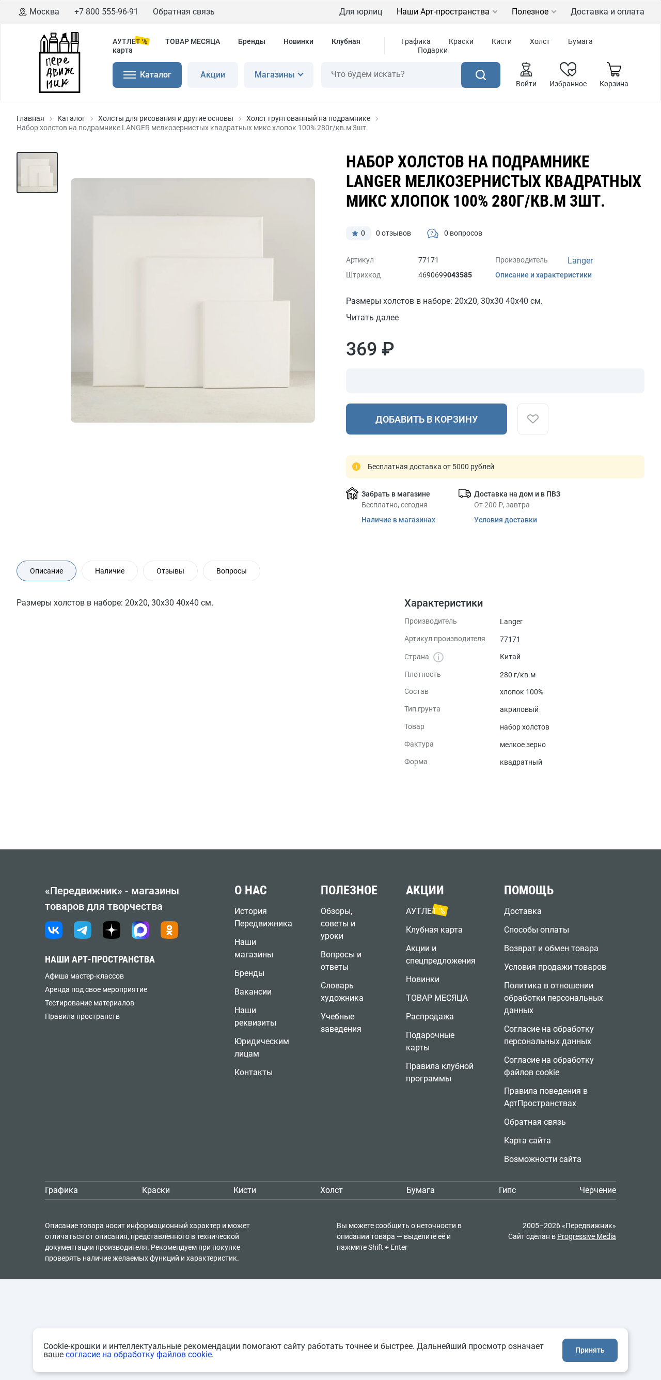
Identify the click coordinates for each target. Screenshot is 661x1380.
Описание (46, 571)
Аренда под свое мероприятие (96, 989)
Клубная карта (434, 930)
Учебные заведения (341, 1023)
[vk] (53, 930)
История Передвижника (263, 917)
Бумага (580, 41)
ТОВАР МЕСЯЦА (192, 41)
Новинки (298, 41)
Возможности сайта (542, 1159)
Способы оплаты (536, 930)
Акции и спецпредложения (441, 954)
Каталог (71, 118)
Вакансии (253, 992)
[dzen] (111, 930)
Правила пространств (82, 1016)
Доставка (523, 911)
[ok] (169, 930)
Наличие (109, 571)
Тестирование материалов (89, 1002)
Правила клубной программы (440, 1072)
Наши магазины (253, 948)
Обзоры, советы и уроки (338, 923)
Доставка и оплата (607, 12)
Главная (30, 118)
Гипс (507, 1190)
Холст (540, 41)
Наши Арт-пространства (443, 12)
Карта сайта (527, 1140)
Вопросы (231, 571)
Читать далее (372, 317)
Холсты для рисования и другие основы (165, 118)
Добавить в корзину (426, 419)
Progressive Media (586, 1236)
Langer (580, 261)
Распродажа (430, 1016)
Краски (461, 41)
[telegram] (82, 930)
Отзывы (170, 571)
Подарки (433, 50)
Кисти (502, 41)
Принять (590, 1350)
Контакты (253, 1072)
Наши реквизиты (255, 1016)
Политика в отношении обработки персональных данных (553, 998)
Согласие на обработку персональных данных (549, 1035)
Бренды (251, 41)
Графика (416, 41)
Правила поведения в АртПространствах (546, 1097)
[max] (140, 930)
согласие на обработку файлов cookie (139, 1354)
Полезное (530, 12)
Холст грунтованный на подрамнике (308, 118)
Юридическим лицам (261, 1047)
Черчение (597, 1190)
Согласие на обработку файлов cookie (549, 1066)
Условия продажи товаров (555, 967)
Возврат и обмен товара (551, 948)
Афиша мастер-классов (84, 976)
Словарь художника (342, 992)
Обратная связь (184, 12)
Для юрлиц (360, 12)
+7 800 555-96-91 (106, 12)
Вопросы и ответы (341, 961)
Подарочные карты (430, 1041)
